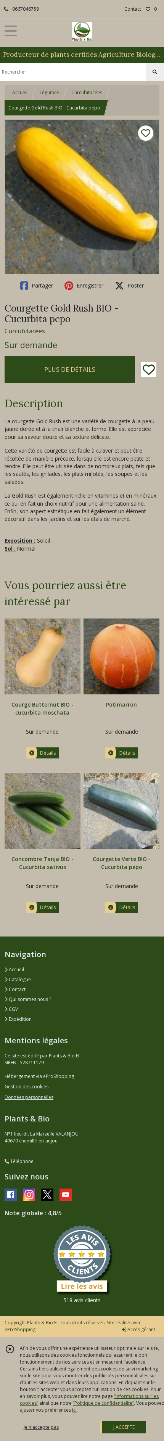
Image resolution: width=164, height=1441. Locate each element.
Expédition (20, 1019)
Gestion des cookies (26, 1086)
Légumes (49, 92)
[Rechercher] (155, 72)
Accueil (19, 92)
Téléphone (21, 1161)
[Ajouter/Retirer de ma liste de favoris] (148, 369)
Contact (132, 9)
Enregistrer (89, 285)
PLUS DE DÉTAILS (69, 369)
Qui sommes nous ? (29, 999)
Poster (135, 285)
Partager (41, 285)
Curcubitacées (86, 92)
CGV (13, 1009)
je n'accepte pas (41, 1427)
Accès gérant (140, 1329)
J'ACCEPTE (124, 1427)
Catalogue (19, 979)
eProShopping (20, 1329)
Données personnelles (29, 1097)
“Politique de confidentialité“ (103, 1403)
